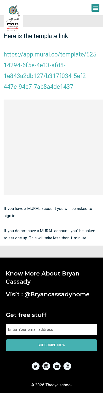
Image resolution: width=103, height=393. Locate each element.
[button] (95, 8)
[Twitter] (36, 366)
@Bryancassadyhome (57, 294)
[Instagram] (46, 366)
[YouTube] (57, 366)
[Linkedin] (67, 366)
